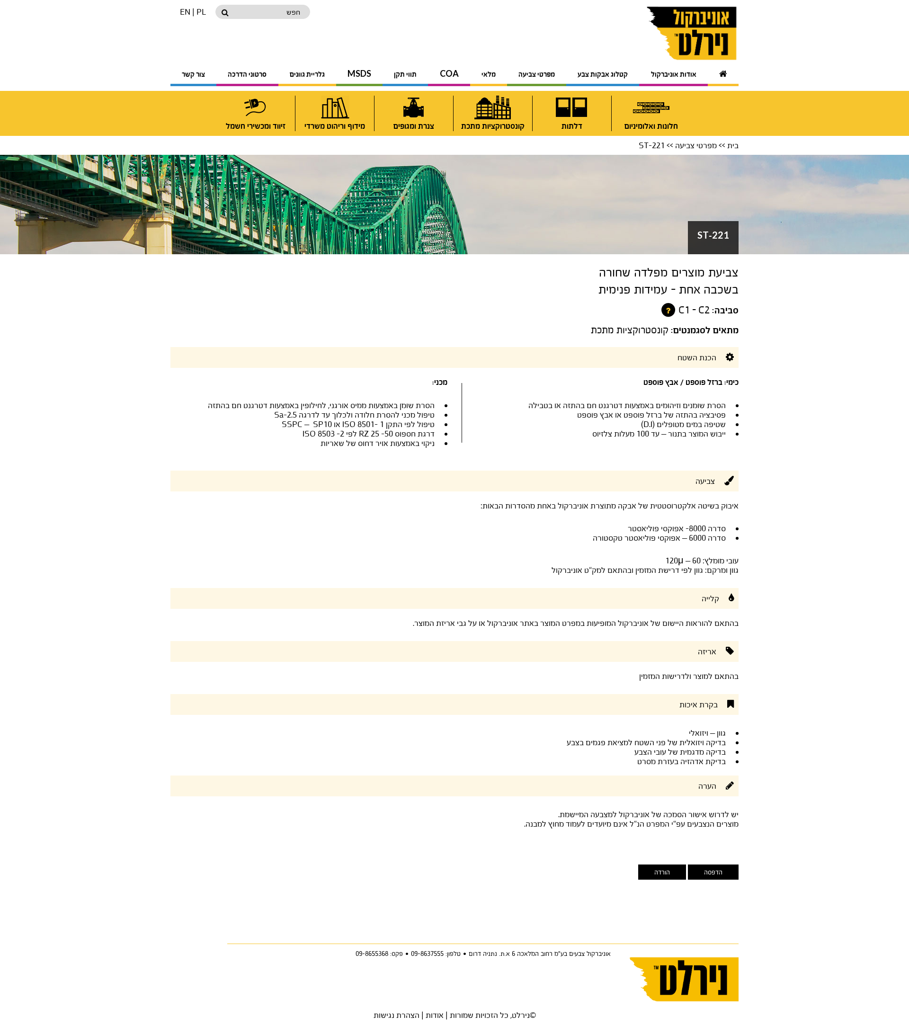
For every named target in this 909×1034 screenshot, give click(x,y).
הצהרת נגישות (396, 1015)
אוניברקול (669, 33)
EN (185, 12)
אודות (435, 1015)
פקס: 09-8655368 (379, 953)
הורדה (662, 872)
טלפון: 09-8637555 (436, 953)
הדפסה (713, 872)
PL (201, 12)
